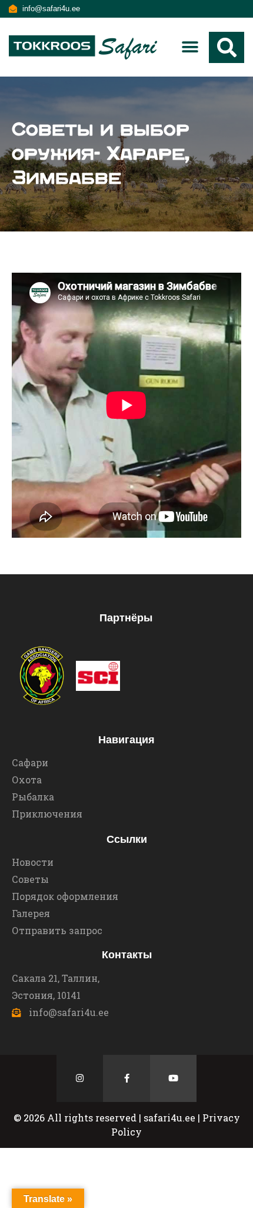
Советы (30, 879)
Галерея (31, 913)
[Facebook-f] (126, 1078)
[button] (190, 47)
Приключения (47, 813)
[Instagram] (80, 1078)
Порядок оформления (65, 896)
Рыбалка (33, 796)
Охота (27, 779)
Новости (33, 862)
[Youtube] (173, 1078)
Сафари (30, 762)
